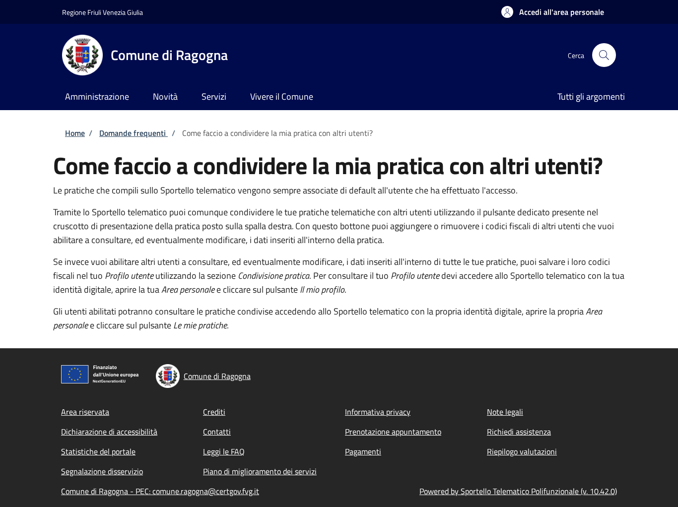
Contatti (217, 432)
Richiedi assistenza (519, 432)
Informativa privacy (377, 412)
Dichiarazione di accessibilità (109, 432)
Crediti (214, 412)
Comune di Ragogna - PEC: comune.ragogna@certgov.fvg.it (160, 491)
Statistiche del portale (98, 451)
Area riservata (85, 412)
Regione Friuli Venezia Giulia (102, 12)
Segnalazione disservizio (102, 471)
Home (75, 133)
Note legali (505, 412)
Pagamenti (363, 451)
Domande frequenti (133, 133)
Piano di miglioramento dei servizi (260, 471)
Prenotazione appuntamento (393, 432)
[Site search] (604, 55)
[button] (552, 12)
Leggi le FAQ (224, 451)
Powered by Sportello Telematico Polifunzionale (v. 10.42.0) (518, 491)
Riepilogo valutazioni (522, 451)
